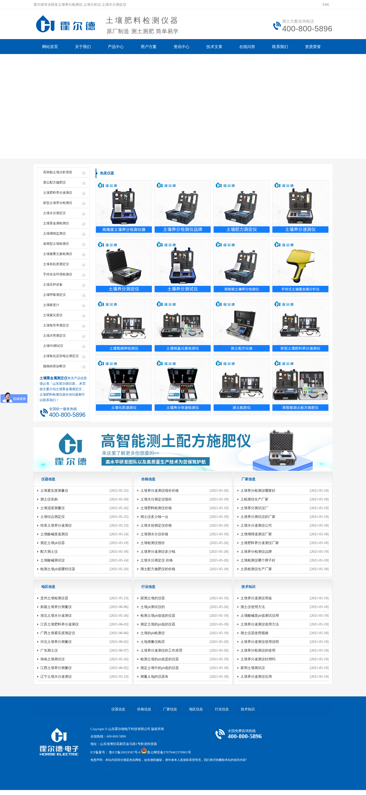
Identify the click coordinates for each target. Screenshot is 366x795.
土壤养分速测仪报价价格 (159, 490)
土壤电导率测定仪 (56, 325)
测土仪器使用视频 (254, 633)
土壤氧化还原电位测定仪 (61, 356)
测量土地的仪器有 (154, 676)
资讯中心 (181, 47)
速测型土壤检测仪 (56, 243)
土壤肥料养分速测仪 (57, 192)
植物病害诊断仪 (54, 366)
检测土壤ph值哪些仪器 (57, 569)
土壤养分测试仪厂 (254, 508)
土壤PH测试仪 (53, 346)
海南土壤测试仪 (52, 659)
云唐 (101, 775)
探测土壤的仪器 (152, 598)
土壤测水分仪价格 (154, 534)
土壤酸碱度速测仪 (54, 534)
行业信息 (222, 709)
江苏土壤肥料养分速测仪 (59, 624)
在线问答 (247, 47)
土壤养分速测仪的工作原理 (161, 650)
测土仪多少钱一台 (154, 517)
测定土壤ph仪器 (52, 543)
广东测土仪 (49, 650)
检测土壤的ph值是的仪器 (159, 659)
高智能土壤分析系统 (57, 172)
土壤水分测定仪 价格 (156, 560)
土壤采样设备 (52, 284)
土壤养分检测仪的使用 (258, 650)
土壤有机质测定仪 (56, 264)
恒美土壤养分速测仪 (56, 525)
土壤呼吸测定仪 (54, 295)
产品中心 (116, 47)
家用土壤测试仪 (253, 668)
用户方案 (149, 47)
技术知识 (248, 709)
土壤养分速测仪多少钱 (157, 551)
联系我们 (280, 47)
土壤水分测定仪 (54, 213)
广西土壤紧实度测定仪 (57, 633)
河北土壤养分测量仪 (56, 642)
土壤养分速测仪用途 (256, 598)
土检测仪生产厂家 (254, 499)
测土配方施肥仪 (54, 182)
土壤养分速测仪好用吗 (258, 659)
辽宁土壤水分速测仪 (56, 676)
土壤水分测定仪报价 (156, 499)
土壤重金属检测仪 (56, 223)
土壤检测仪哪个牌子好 (258, 560)
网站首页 (50, 47)
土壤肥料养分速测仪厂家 (260, 543)
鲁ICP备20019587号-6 (124, 752)
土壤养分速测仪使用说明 (260, 642)
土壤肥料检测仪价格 (156, 508)
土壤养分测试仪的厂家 (258, 517)
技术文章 (214, 47)
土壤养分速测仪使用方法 (260, 624)
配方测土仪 (49, 551)
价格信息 (144, 709)
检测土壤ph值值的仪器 (157, 615)
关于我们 (83, 47)
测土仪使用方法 (253, 607)
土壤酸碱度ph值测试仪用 (260, 615)
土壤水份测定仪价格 (156, 525)
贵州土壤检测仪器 (54, 598)
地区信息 (196, 709)
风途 (93, 775)
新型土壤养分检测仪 (57, 203)
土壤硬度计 (51, 305)
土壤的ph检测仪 (152, 633)
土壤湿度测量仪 (52, 508)
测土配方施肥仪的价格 (157, 569)
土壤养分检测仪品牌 (256, 551)
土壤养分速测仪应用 (256, 676)
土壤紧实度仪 (52, 315)
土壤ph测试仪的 (152, 607)
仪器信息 (118, 709)
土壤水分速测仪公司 (256, 525)
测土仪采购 (49, 499)
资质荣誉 (313, 47)
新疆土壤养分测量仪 (56, 607)
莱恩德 (110, 775)
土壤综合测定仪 (52, 517)
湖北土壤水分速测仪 (56, 615)
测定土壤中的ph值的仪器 (159, 668)
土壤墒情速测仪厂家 (256, 534)
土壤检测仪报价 (152, 543)
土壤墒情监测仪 (54, 233)
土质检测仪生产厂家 (256, 569)
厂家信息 (170, 709)
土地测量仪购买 (152, 642)
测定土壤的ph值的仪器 (157, 624)
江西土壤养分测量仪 (56, 668)
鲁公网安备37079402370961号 (169, 752)
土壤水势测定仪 (54, 335)
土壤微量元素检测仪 (57, 254)
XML (326, 4)
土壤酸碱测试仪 (52, 560)
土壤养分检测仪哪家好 (258, 490)
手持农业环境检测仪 (57, 274)
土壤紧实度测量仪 (54, 490)
